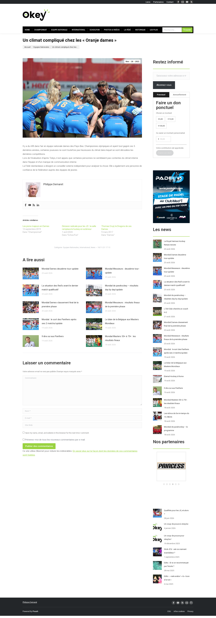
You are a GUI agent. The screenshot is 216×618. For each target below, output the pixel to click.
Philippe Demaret (30, 602)
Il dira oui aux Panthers (53, 336)
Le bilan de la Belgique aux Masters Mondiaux (122, 321)
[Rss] (33, 205)
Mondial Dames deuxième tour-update (60, 268)
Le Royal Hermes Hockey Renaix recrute (174, 243)
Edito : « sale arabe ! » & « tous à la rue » (176, 578)
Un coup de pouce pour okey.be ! (174, 537)
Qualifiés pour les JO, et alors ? (176, 512)
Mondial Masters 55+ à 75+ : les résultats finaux (120, 338)
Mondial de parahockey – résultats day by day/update (121, 287)
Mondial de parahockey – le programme (176, 428)
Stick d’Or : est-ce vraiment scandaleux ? (175, 551)
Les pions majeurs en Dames (36, 226)
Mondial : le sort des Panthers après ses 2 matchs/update (59, 321)
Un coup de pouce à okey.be (176, 524)
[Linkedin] (38, 205)
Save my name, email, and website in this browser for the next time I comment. (57, 433)
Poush (35, 611)
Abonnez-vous (163, 85)
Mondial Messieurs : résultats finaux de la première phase (122, 304)
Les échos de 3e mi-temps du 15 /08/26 (176, 415)
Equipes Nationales (71, 247)
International (85, 247)
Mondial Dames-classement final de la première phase (60, 304)
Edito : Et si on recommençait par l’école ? (176, 564)
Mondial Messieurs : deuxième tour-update (122, 270)
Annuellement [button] (179, 95)
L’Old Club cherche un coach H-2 (176, 310)
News (93, 247)
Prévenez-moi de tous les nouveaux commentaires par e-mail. (55, 439)
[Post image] (31, 273)
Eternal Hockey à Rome (174, 376)
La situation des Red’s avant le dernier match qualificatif (60, 287)
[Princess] (171, 480)
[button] (164, 484)
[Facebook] (25, 205)
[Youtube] (29, 205)
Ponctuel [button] (161, 95)
